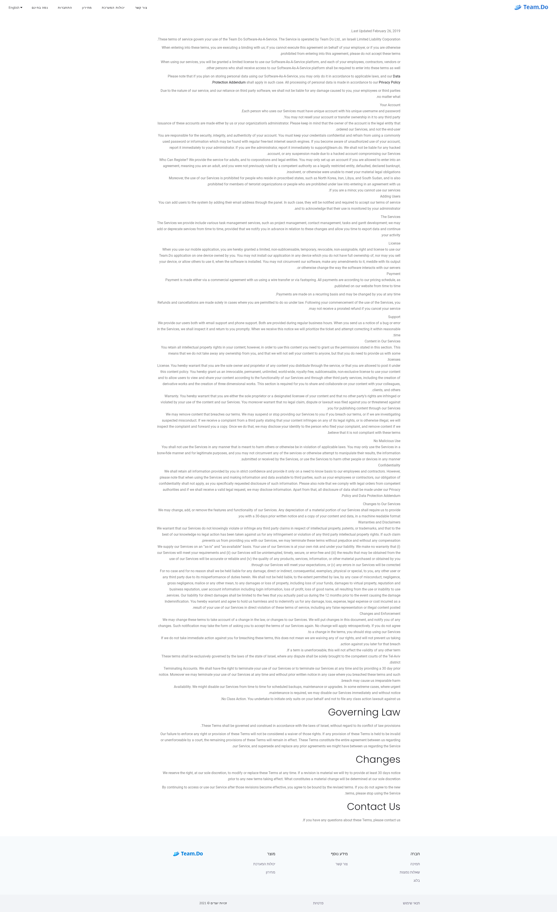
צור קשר (342, 864)
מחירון (270, 872)
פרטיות (318, 903)
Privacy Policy (389, 82)
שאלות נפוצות (410, 872)
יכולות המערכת (264, 864)
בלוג (417, 880)
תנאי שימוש (411, 903)
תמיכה (415, 864)
